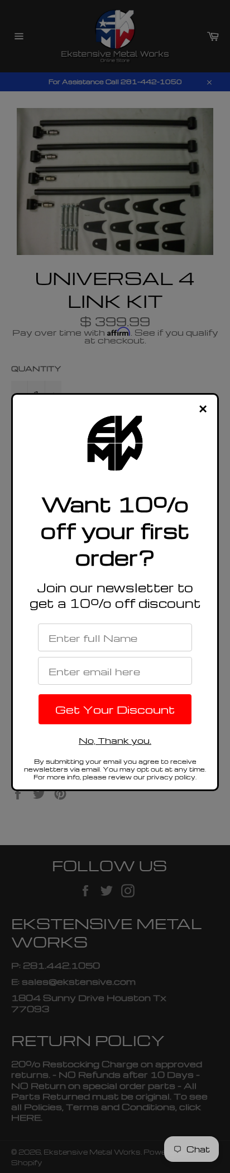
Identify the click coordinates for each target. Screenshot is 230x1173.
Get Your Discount (115, 709)
